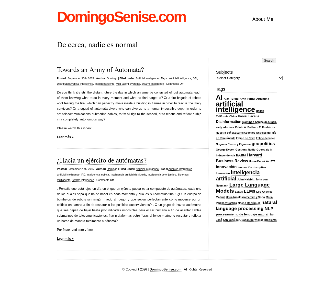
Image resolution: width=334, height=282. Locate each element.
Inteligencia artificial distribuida (128, 174)
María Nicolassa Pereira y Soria (245, 197)
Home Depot (257, 161)
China (233, 116)
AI (219, 97)
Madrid (220, 197)
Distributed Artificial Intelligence (75, 83)
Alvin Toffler (247, 98)
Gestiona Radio (245, 149)
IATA (273, 161)
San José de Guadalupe (238, 219)
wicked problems (266, 219)
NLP (269, 208)
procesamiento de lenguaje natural (242, 214)
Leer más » (65, 137)
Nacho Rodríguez (249, 202)
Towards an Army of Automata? (100, 69)
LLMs (249, 191)
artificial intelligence (180, 78)
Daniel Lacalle (248, 116)
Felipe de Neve (245, 138)
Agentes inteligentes (180, 168)
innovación (226, 166)
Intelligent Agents (104, 83)
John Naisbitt (246, 179)
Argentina (262, 98)
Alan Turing (231, 98)
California (222, 116)
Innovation (223, 173)
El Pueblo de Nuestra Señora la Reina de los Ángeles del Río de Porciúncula (246, 133)
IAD (83, 174)
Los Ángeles (264, 191)
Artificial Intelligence (147, 78)
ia (267, 161)
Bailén (260, 110)
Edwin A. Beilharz (246, 127)
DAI (195, 78)
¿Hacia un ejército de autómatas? (101, 159)
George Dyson (225, 149)
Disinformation (228, 122)
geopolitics (263, 143)
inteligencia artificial (98, 174)
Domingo (112, 78)
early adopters (225, 127)
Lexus (239, 191)
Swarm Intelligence (153, 83)
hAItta (241, 155)
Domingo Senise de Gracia (259, 121)
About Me (262, 19)
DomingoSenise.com (121, 17)
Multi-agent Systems (128, 83)
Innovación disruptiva (252, 167)
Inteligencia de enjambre (162, 174)
